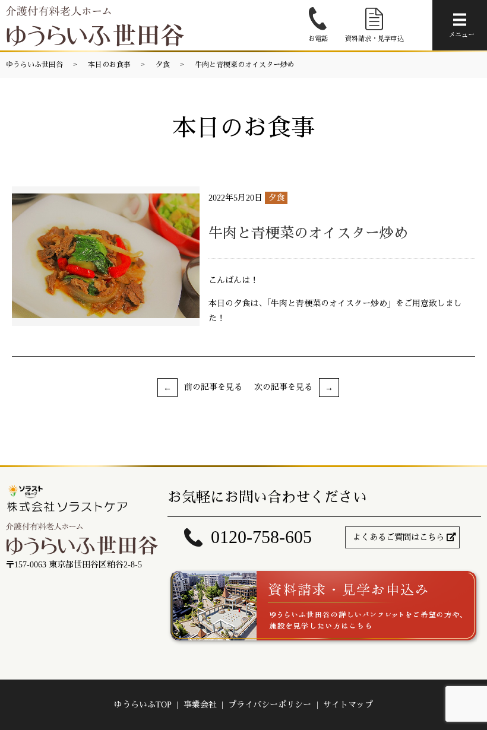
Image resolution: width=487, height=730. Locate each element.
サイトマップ (348, 704)
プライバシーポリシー (269, 704)
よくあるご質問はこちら (398, 537)
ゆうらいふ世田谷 (34, 65)
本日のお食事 (109, 65)
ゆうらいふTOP (143, 704)
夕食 (163, 65)
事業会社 (200, 704)
